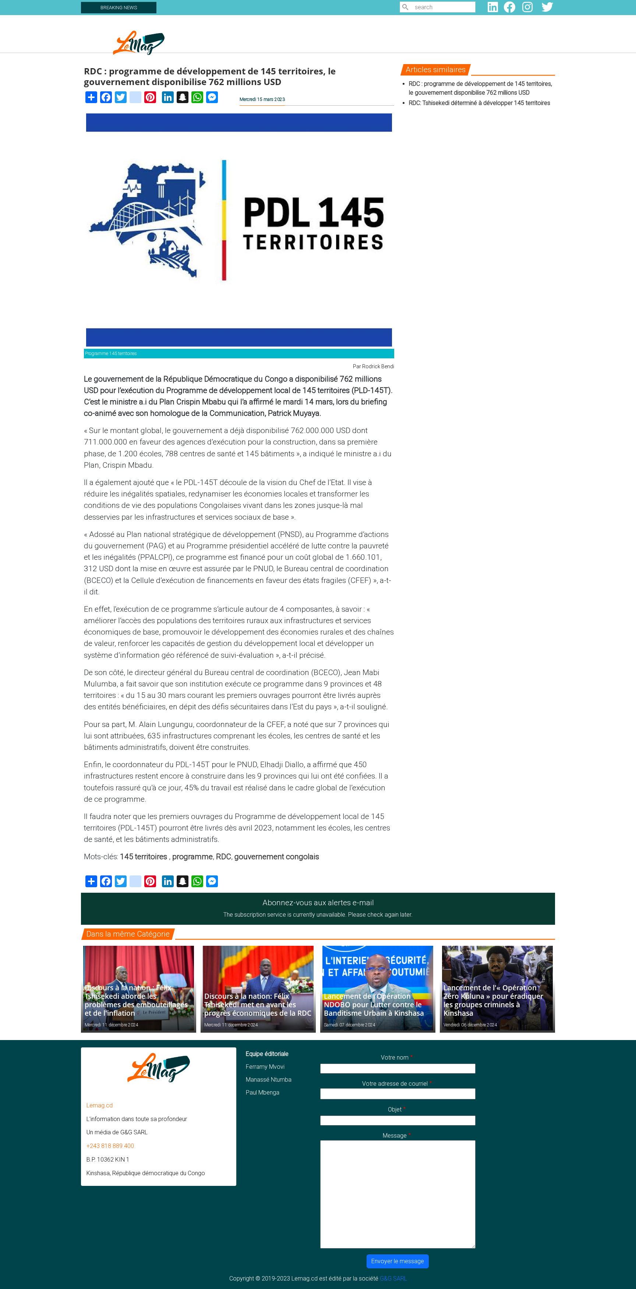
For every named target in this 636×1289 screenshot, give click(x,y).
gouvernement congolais (276, 856)
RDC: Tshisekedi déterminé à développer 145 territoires (480, 102)
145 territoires (144, 856)
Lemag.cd (99, 1105)
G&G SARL (393, 1278)
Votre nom (395, 1057)
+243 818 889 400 (110, 1145)
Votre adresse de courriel (395, 1083)
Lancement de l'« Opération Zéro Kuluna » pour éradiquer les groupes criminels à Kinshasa (493, 1000)
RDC (223, 856)
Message (395, 1135)
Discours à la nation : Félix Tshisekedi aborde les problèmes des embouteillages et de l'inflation (136, 1000)
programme (192, 856)
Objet (395, 1109)
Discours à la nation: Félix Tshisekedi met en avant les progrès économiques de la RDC (257, 1004)
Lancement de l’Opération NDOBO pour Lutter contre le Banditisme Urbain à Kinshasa (374, 1004)
